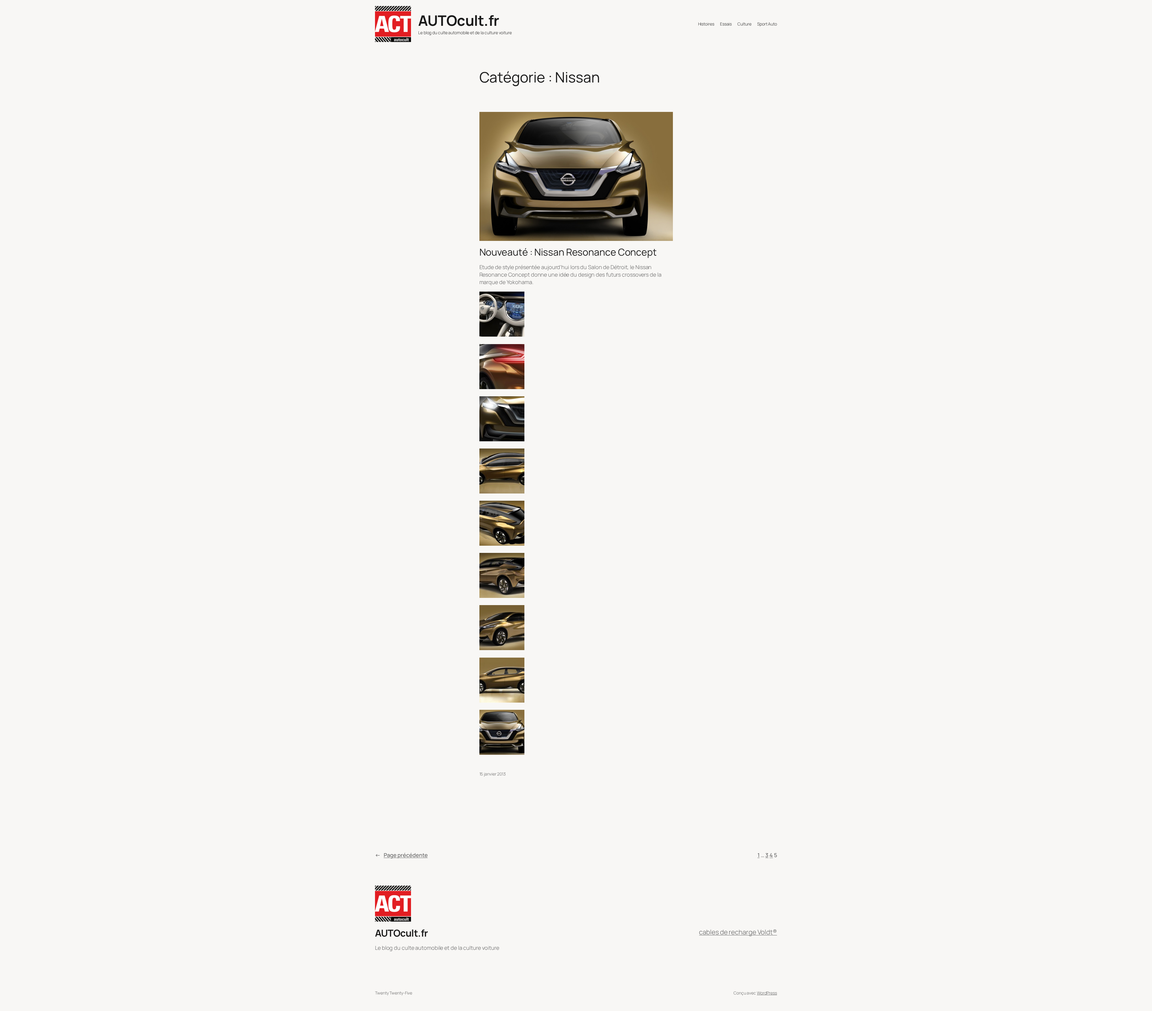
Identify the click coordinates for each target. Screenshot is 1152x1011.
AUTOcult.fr (458, 20)
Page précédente (401, 855)
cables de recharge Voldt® (738, 932)
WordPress (767, 993)
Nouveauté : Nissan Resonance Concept (568, 252)
